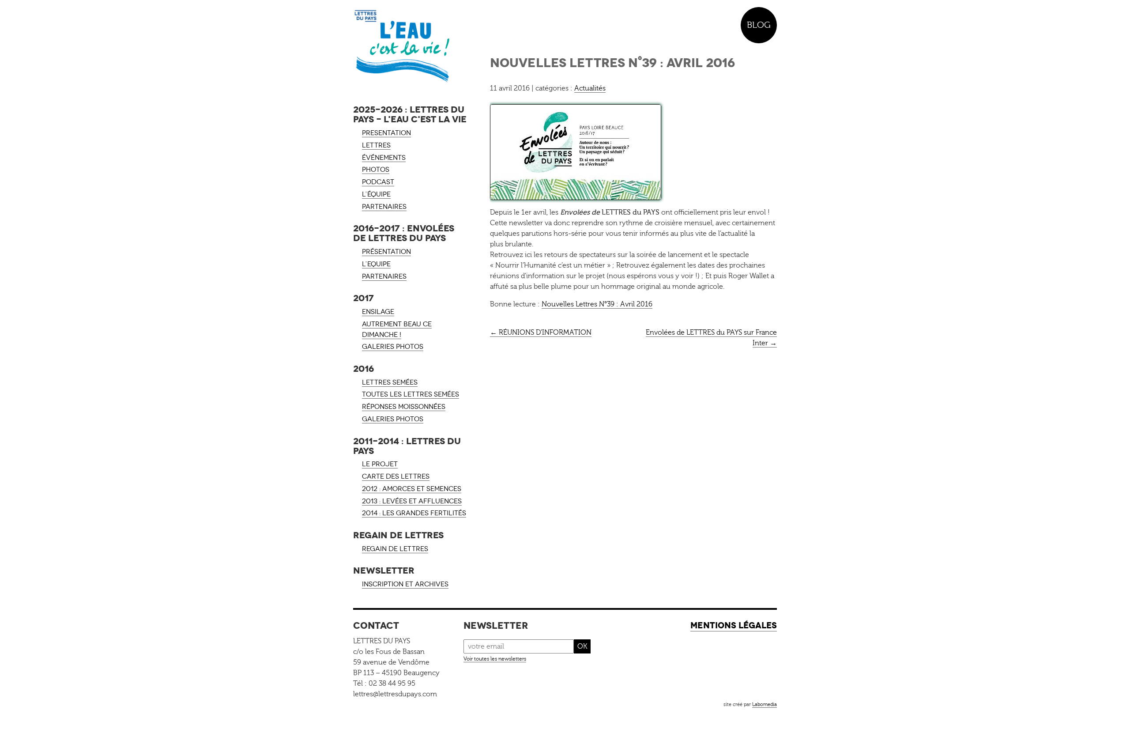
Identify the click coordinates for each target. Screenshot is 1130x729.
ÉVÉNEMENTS (384, 158)
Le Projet (380, 464)
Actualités (590, 88)
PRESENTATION (386, 133)
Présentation (386, 252)
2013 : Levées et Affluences (412, 501)
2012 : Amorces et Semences (411, 489)
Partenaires (384, 276)
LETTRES (376, 145)
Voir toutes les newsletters (494, 659)
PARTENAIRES (384, 207)
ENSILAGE (378, 312)
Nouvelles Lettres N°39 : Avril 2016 (597, 304)
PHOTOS (375, 170)
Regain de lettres (395, 549)
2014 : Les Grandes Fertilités (414, 513)
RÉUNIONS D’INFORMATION (540, 332)
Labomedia (764, 704)
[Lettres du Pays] (410, 46)
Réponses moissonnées (403, 407)
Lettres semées (390, 382)
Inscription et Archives (405, 584)
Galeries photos (392, 347)
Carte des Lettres (395, 476)
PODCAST (378, 182)
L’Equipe (376, 264)
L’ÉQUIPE (376, 194)
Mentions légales (733, 625)
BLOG (759, 25)
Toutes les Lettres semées (410, 394)
